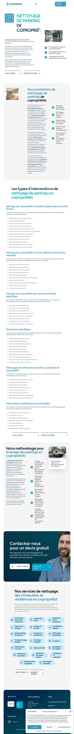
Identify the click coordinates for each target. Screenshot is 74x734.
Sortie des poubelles (37, 641)
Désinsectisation (39, 648)
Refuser (49, 727)
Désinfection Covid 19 (19, 648)
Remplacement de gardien (29, 662)
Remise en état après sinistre (39, 655)
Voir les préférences (64, 727)
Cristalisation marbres (57, 627)
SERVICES (51, 706)
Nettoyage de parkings (56, 634)
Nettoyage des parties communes (19, 620)
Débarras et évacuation (21, 655)
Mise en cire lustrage (19, 627)
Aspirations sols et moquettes (56, 620)
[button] (70, 711)
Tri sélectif (56, 641)
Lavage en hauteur (37, 627)
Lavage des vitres (38, 619)
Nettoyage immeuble (47, 662)
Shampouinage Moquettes (20, 634)
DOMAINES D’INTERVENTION (57, 702)
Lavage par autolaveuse (38, 634)
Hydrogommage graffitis (21, 641)
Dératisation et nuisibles (56, 648)
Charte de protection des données (44, 731)
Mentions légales (57, 731)
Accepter (34, 727)
